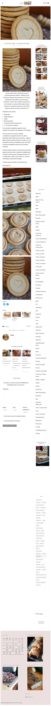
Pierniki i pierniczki (41, 358)
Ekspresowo (39, 298)
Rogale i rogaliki (40, 379)
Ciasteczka (22, 330)
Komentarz (6, 389)
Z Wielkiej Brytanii (41, 430)
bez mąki (44, 502)
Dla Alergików (40, 281)
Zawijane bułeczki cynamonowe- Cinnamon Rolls (16, 363)
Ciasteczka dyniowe (26, 317)
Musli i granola (40, 333)
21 (10, 650)
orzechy (42, 543)
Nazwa (4, 407)
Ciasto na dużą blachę (40, 274)
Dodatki (38, 288)
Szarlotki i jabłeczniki (39, 403)
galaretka (38, 520)
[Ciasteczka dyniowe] (26, 314)
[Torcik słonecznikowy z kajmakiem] (44, 51)
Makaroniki (39, 327)
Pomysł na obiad (40, 364)
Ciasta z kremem (40, 257)
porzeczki (38, 553)
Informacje (39, 307)
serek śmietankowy (40, 567)
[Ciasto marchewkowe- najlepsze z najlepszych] (38, 57)
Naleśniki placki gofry (40, 344)
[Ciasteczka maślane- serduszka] (7, 314)
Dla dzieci (38, 285)
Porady (38, 368)
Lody (37, 323)
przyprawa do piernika (39, 556)
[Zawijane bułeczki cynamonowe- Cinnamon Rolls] (44, 64)
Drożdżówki (39, 294)
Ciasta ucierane (40, 253)
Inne (37, 310)
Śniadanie (38, 395)
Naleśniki (38, 340)
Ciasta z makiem (40, 260)
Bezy (37, 208)
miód (37, 543)
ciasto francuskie (40, 510)
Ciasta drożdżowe (41, 242)
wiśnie (37, 572)
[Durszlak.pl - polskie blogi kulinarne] (39, 614)
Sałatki (38, 383)
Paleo (37, 351)
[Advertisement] (42, 175)
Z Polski (38, 427)
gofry (37, 301)
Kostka (38, 317)
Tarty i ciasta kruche (41, 407)
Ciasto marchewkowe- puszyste (7, 361)
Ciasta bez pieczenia (39, 234)
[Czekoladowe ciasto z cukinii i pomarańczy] (38, 77)
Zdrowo (38, 433)
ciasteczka (43, 507)
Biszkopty (38, 212)
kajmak (37, 530)
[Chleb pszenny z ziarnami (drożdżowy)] (38, 64)
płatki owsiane (39, 559)
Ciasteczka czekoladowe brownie (15, 319)
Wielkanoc (39, 420)
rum (43, 564)
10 (19, 644)
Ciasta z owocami (40, 263)
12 (4, 647)
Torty (37, 411)
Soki (37, 399)
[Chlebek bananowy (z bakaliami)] (38, 70)
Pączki (37, 348)
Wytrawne (39, 423)
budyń (37, 507)
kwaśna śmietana (40, 535)
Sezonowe (38, 389)
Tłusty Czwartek (40, 414)
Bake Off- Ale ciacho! (39, 201)
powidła (44, 553)
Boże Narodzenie (13, 330)
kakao (42, 530)
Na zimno (38, 336)
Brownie (38, 218)
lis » (7, 655)
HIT (37, 304)
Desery (38, 278)
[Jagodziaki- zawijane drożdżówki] (44, 70)
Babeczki (38, 193)
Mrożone (38, 330)
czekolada (38, 515)
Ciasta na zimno (40, 250)
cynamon (7, 326)
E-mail (14, 407)
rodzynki (38, 564)
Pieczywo (38, 355)
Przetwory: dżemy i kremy (41, 375)
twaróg (44, 569)
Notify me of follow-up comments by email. (15, 416)
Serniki (37, 386)
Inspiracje (38, 314)
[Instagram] (2, 3)
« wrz (4, 655)
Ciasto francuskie (40, 270)
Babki (37, 196)
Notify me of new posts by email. (12, 420)
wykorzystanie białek (41, 574)
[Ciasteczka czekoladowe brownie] (16, 314)
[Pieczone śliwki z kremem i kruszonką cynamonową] (44, 57)
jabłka (43, 520)
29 (13, 653)
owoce (37, 548)
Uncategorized (40, 417)
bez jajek (38, 502)
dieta (44, 515)
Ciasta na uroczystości (39, 246)
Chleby (38, 230)
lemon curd (39, 538)
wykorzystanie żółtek (41, 577)
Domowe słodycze (41, 291)
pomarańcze (39, 551)
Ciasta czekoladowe (41, 238)
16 (16, 647)
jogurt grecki (39, 528)
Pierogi (38, 361)
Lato (37, 320)
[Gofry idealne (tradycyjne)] (44, 77)
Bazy (37, 205)
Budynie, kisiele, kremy (40, 222)
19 (4, 650)
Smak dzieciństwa (41, 392)
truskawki (38, 569)
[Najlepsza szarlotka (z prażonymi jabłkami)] (38, 51)
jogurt (37, 525)
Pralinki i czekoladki (41, 371)
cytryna (43, 512)
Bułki (37, 227)
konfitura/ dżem (40, 533)
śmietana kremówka (40, 582)
